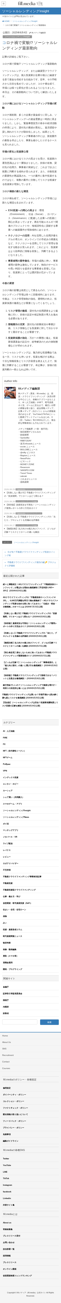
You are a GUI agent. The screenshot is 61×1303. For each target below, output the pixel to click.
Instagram (7, 1185)
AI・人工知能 (9, 731)
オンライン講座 (9, 1269)
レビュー (7, 857)
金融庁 (6, 987)
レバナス (7, 850)
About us (7, 1223)
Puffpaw (6, 764)
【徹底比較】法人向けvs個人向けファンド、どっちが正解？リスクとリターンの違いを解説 (30, 530)
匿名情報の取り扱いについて (15, 1114)
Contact (5, 1061)
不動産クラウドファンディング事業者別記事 (22, 876)
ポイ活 (6, 824)
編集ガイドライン (10, 1141)
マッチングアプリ (10, 830)
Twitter (6, 1159)
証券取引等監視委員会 (12, 993)
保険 (5, 916)
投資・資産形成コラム (12, 929)
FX (4, 744)
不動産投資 (8, 883)
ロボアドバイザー (10, 863)
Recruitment (8, 1055)
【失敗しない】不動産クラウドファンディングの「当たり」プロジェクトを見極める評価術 (30, 518)
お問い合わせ (9, 1242)
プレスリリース (9, 1262)
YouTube (7, 1165)
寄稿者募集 (8, 1229)
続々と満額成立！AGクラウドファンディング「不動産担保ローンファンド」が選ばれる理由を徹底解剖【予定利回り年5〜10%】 (30, 587)
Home (5, 1035)
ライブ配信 (8, 843)
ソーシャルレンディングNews (16, 817)
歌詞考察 (7, 943)
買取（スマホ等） (10, 956)
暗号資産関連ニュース (12, 936)
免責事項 (7, 1134)
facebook (7, 1192)
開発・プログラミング (12, 969)
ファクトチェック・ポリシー (15, 1108)
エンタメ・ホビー (10, 784)
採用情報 (7, 1256)
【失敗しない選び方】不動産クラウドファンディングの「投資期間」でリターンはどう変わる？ (30, 494)
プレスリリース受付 (11, 1236)
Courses (6, 1068)
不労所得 (7, 870)
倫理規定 (7, 1088)
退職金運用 (8, 962)
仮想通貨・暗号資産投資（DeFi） (17, 903)
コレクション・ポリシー (13, 1101)
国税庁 (6, 1000)
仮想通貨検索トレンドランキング (17, 1276)
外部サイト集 (9, 1205)
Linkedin (7, 1198)
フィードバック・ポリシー (14, 1121)
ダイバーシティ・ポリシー (14, 1095)
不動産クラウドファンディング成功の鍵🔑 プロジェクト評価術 (30, 564)
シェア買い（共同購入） (13, 797)
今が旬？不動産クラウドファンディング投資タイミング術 (30, 553)
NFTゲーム (7, 757)
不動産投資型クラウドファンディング (28, 489)
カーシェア (8, 790)
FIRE (5, 738)
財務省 (6, 1013)
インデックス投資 (10, 777)
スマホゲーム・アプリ (12, 804)
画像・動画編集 (9, 949)
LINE (5, 1172)
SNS (4, 1048)
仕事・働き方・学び (11, 896)
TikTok (6, 1178)
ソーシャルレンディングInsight (17, 37)
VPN (5, 771)
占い (5, 923)
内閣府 (6, 1007)
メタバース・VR (10, 837)
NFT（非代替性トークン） (14, 751)
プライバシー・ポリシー (13, 1128)
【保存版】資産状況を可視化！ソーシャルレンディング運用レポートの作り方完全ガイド (30, 506)
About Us (6, 1042)
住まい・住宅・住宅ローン (14, 910)
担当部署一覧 (9, 1249)
